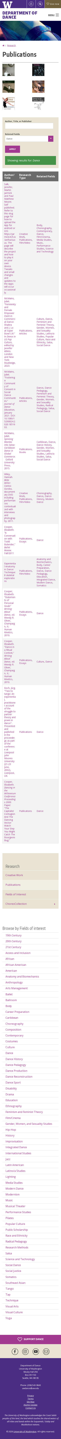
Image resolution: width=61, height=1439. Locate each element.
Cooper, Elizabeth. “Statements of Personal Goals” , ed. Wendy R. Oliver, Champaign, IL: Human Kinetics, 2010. (9, 613)
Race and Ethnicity (46, 341)
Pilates (10, 1218)
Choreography (44, 228)
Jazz (8, 1159)
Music (40, 242)
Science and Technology (45, 250)
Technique (12, 1300)
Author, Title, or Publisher (18, 121)
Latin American (15, 1165)
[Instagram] (26, 1351)
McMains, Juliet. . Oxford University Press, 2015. (9, 451)
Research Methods (17, 1247)
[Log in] (31, 4)
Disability (11, 1088)
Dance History (44, 444)
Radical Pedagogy (45, 407)
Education (42, 576)
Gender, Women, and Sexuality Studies (45, 330)
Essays (22, 541)
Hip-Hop (11, 1129)
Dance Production (16, 1071)
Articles (23, 333)
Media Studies (44, 239)
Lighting (11, 1176)
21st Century (13, 947)
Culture (40, 318)
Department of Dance (19, 15)
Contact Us (31, 1408)
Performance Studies (43, 247)
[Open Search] (40, 4)
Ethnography (14, 1106)
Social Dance (43, 345)
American (11, 970)
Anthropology (14, 982)
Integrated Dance (46, 579)
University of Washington (25, 1431)
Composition (13, 1029)
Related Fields (12, 134)
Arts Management (17, 988)
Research (11, 45)
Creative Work (23, 235)
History (10, 1135)
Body (39, 225)
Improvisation (14, 1141)
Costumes (12, 1041)
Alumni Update (30, 1405)
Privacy (30, 1395)
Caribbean (42, 441)
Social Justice (13, 1271)
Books (22, 452)
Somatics (41, 585)
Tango (10, 1288)
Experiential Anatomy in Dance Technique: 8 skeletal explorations (10, 572)
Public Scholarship (17, 1230)
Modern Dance (44, 582)
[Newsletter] (46, 1351)
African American (16, 965)
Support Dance (33, 1339)
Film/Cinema (43, 236)
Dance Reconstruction (19, 1076)
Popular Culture (15, 1224)
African (10, 959)
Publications (25, 239)
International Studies (18, 1153)
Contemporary (44, 231)
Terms (31, 1398)
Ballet (9, 994)
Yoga (9, 1318)
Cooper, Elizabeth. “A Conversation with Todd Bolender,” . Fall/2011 (9, 540)
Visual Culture (14, 1312)
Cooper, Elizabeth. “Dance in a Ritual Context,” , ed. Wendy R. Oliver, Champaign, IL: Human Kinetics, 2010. (9, 662)
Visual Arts (12, 1306)
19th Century (13, 935)
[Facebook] (16, 1351)
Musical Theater (15, 1206)
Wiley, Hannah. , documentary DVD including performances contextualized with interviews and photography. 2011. (10, 498)
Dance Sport (13, 1082)
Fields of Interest (16, 894)
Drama (10, 1094)
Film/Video (24, 242)
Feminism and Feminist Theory (45, 323)
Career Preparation (43, 566)
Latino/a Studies (15, 1171)
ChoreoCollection (16, 904)
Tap (8, 1294)
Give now (54, 4)
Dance (40, 233)
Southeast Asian (15, 1283)
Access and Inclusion (18, 953)
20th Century (13, 941)
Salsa (49, 342)
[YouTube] (36, 1351)
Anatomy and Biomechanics (44, 561)
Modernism (13, 1194)
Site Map (30, 1401)
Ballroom (11, 1000)
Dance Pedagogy (44, 389)
